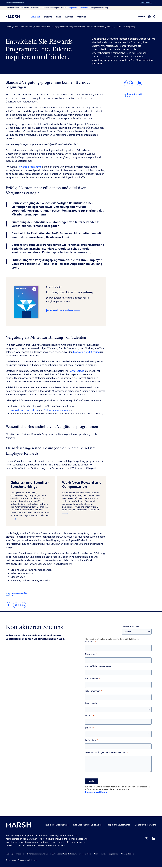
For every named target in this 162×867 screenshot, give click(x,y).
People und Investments (78, 8)
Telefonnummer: (92, 691)
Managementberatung (99, 8)
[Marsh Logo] (18, 825)
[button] (155, 3)
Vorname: (89, 641)
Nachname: (90, 654)
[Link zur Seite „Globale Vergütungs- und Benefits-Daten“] (30, 519)
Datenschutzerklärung (96, 792)
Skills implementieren (56, 410)
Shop (58, 16)
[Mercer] (16, 16)
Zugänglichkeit (85, 854)
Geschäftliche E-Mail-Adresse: (98, 666)
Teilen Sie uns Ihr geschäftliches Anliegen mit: (105, 752)
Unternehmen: (91, 678)
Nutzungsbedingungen (15, 854)
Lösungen (35, 16)
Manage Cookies (127, 854)
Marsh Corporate (12, 8)
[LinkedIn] (153, 839)
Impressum (113, 854)
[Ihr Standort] (149, 16)
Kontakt (141, 16)
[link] (8, 605)
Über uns (81, 16)
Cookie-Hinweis (100, 854)
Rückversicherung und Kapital (54, 8)
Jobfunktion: (90, 740)
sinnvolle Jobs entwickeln (24, 410)
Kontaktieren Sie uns (19, 594)
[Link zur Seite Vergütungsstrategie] (82, 513)
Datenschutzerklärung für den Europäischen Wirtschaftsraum (52, 854)
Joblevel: (89, 727)
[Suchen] (155, 16)
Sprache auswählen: (131, 626)
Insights (48, 16)
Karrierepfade (76, 371)
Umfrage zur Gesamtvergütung (69, 291)
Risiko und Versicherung (31, 8)
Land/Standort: (92, 703)
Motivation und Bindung (86, 352)
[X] (147, 839)
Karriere (69, 16)
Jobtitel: (88, 715)
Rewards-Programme (29, 167)
